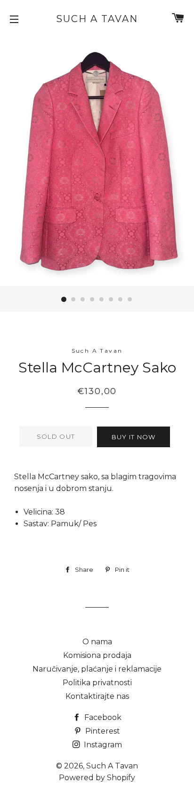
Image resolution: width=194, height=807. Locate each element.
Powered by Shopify (97, 777)
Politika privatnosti (97, 682)
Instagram (102, 744)
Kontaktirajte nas (97, 696)
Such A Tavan (97, 18)
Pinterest (101, 731)
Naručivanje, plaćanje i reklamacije (97, 669)
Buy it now (134, 437)
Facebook (101, 717)
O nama (97, 641)
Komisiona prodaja (97, 655)
